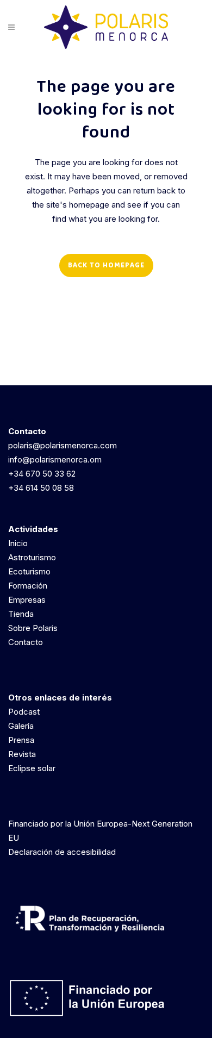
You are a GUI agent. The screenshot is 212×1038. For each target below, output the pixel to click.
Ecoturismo (29, 571)
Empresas (27, 600)
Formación (27, 585)
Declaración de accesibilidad (62, 852)
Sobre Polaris (33, 628)
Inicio (18, 543)
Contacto (25, 642)
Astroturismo (32, 557)
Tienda (21, 614)
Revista (22, 754)
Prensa (21, 740)
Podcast (24, 711)
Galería (21, 726)
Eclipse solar (31, 768)
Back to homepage (106, 265)
